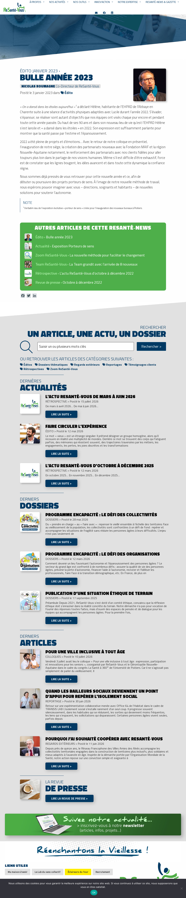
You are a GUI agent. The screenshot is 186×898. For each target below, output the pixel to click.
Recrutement (103, 872)
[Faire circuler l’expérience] (30, 433)
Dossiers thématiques (53, 364)
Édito (68, 92)
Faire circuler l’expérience (76, 426)
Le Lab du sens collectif (47, 872)
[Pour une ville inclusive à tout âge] (30, 659)
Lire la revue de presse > (69, 798)
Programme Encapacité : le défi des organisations (102, 554)
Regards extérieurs (86, 364)
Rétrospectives (33, 369)
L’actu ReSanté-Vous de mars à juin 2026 (90, 396)
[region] (93, 257)
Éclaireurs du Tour (78, 872)
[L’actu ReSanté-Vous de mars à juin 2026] (30, 403)
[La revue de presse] (30, 789)
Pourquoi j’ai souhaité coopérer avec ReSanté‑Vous (104, 738)
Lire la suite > (61, 414)
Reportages (113, 364)
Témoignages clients (142, 364)
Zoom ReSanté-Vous (64, 369)
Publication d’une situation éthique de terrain (99, 593)
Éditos (27, 364)
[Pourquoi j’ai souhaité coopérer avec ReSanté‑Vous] (30, 746)
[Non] (181, 888)
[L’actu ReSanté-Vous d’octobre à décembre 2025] (30, 472)
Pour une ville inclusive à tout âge (85, 651)
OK (94, 892)
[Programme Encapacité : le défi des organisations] (30, 561)
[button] (93, 237)
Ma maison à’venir (17, 872)
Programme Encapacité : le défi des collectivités (101, 514)
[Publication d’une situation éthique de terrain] (30, 600)
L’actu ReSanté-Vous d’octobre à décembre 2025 (99, 465)
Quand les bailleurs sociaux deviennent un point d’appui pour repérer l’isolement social (101, 694)
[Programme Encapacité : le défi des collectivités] (30, 521)
